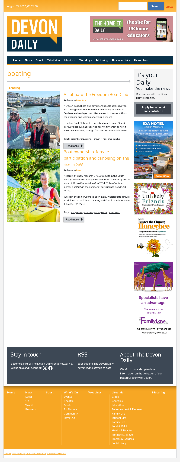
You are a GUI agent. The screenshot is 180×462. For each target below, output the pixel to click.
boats (73, 138)
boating (80, 138)
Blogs (115, 396)
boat (73, 212)
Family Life (118, 413)
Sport (39, 60)
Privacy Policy (18, 453)
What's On (53, 60)
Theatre (68, 400)
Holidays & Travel (122, 434)
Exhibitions (70, 409)
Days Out (69, 417)
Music (67, 405)
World (29, 405)
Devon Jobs (141, 60)
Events (68, 396)
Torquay (96, 138)
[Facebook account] (50, 368)
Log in (169, 6)
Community (71, 413)
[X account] (45, 368)
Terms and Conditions (35, 453)
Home (17, 60)
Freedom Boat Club (111, 138)
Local (28, 396)
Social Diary (119, 443)
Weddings (85, 60)
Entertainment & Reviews (127, 409)
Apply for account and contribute (153, 109)
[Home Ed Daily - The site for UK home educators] (131, 29)
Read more (72, 145)
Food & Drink (120, 426)
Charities (117, 400)
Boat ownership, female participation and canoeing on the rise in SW (96, 158)
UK (27, 400)
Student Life (119, 417)
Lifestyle (69, 60)
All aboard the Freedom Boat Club (96, 94)
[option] (131, 29)
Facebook (35, 367)
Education (118, 405)
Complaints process (56, 453)
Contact (7, 453)
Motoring (102, 60)
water (97, 212)
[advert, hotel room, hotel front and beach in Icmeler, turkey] (153, 150)
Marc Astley (82, 100)
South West (114, 212)
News (28, 60)
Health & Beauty (122, 430)
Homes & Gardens (123, 438)
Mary (78, 170)
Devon (104, 212)
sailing (88, 138)
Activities (88, 212)
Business (30, 409)
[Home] (48, 34)
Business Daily (121, 60)
